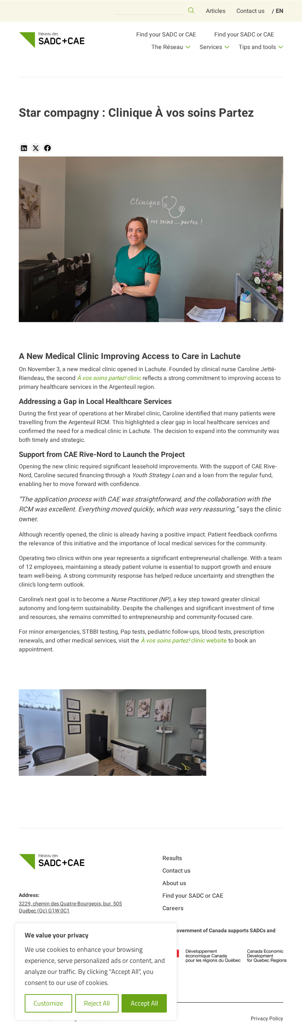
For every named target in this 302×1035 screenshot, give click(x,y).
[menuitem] (279, 11)
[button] (24, 148)
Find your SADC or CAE (166, 34)
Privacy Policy (267, 1018)
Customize (48, 1003)
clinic (109, 378)
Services (211, 47)
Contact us (250, 11)
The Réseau (167, 47)
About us (174, 883)
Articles (215, 11)
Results (172, 858)
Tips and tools (257, 47)
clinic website (184, 640)
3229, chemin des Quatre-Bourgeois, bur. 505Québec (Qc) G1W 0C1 (70, 907)
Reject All (97, 1003)
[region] (96, 971)
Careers (172, 908)
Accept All (144, 1003)
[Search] (191, 10)
